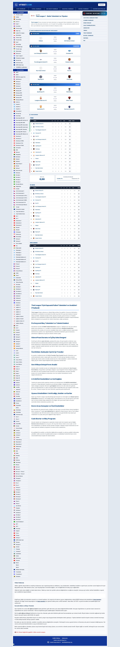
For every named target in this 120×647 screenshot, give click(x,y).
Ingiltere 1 (18, 305)
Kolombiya (18, 410)
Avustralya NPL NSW (20, 122)
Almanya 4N (18, 90)
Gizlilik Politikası (56, 638)
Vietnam (18, 560)
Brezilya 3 (18, 179)
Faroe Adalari (19, 243)
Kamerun (18, 391)
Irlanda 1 (18, 330)
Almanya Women (19, 99)
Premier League (19, 14)
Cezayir (17, 207)
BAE (17, 150)
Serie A (17, 21)
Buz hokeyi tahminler (52, 8)
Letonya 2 (18, 432)
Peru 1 (17, 483)
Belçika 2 (18, 161)
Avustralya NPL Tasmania (21, 129)
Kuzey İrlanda (19, 428)
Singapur (18, 508)
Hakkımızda (65, 638)
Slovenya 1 (18, 519)
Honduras (18, 302)
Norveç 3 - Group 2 (20, 473)
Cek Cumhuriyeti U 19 (21, 202)
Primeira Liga (19, 28)
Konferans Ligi (19, 62)
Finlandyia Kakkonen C (21, 261)
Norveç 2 (18, 469)
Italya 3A (18, 375)
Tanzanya (18, 528)
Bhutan (17, 165)
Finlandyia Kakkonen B (21, 259)
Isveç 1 (17, 355)
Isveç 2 (17, 357)
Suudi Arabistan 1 (20, 521)
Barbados (18, 156)
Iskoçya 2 (18, 337)
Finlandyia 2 (18, 252)
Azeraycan (18, 147)
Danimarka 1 (18, 220)
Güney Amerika (19, 282)
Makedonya (18, 446)
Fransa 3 (18, 268)
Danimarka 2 (18, 223)
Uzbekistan (18, 553)
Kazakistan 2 (19, 400)
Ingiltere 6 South (19, 318)
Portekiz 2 (18, 494)
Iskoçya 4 (18, 341)
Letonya (18, 430)
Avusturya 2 (18, 138)
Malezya (18, 448)
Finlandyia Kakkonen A (21, 257)
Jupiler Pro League (20, 33)
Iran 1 (17, 327)
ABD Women (18, 79)
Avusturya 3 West (20, 145)
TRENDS (85, 30)
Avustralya (18, 115)
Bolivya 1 (18, 168)
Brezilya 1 (18, 175)
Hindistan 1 (18, 286)
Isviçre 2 (18, 368)
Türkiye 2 (18, 537)
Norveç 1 (18, 467)
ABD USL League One (20, 77)
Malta (17, 453)
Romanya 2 (18, 498)
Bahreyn (18, 152)
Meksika (18, 455)
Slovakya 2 (18, 517)
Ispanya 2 (18, 346)
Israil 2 (17, 353)
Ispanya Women (19, 348)
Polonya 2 (18, 489)
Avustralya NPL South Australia (22, 127)
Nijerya (17, 464)
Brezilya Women (19, 184)
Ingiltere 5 (18, 314)
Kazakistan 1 (18, 398)
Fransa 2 (18, 266)
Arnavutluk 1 (18, 111)
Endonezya (18, 234)
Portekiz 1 (18, 492)
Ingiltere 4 (18, 311)
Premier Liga (19, 49)
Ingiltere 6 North (19, 316)
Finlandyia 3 (18, 254)
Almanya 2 (18, 83)
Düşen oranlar (87, 22)
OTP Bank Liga (19, 46)
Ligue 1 (17, 23)
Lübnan (17, 437)
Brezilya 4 (18, 181)
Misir (17, 457)
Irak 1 (17, 325)
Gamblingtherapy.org (67, 642)
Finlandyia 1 (18, 250)
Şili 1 (17, 524)
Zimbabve (18, 576)
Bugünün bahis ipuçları (99, 8)
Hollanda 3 (18, 300)
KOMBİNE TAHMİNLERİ (88, 20)
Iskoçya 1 (18, 334)
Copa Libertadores (20, 211)
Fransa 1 (18, 264)
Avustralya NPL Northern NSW (22, 120)
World (17, 562)
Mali (17, 451)
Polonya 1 (18, 487)
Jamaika (18, 387)
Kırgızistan (18, 405)
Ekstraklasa (18, 35)
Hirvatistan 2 (19, 293)
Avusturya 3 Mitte (20, 140)
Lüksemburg (19, 439)
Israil (17, 350)
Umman (17, 546)
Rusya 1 (17, 501)
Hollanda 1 (18, 295)
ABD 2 (17, 74)
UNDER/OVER (86, 28)
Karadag (18, 396)
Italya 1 (17, 371)
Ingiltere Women (19, 323)
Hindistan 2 (18, 289)
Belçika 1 (18, 159)
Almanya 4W (18, 97)
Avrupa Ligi (18, 60)
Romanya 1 (18, 496)
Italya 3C (18, 380)
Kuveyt (17, 426)
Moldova (18, 460)
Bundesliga (18, 19)
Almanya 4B (18, 88)
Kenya (17, 403)
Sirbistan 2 (18, 512)
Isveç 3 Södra (19, 362)
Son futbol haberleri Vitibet (90, 17)
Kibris (17, 407)
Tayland (17, 530)
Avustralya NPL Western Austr (22, 134)
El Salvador (18, 232)
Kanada (17, 394)
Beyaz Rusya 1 (19, 163)
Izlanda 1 (18, 382)
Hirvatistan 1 (18, 291)
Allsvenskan (18, 51)
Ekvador (18, 227)
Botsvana (18, 172)
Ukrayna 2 (18, 544)
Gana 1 (17, 275)
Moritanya (18, 462)
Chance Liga (18, 37)
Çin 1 (17, 216)
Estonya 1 (18, 238)
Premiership (18, 39)
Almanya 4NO (19, 93)
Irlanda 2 (18, 332)
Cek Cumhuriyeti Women (21, 204)
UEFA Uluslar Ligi (19, 64)
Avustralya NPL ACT (20, 118)
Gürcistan (18, 284)
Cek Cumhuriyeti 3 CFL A (21, 195)
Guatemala (18, 277)
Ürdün (17, 556)
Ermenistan (18, 236)
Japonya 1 (18, 389)
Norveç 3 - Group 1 (20, 471)
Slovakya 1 (18, 514)
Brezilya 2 (18, 177)
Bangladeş (18, 154)
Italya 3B (18, 378)
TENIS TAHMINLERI (87, 33)
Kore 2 (17, 419)
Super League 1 (19, 55)
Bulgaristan (18, 186)
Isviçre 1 (18, 366)
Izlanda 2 (18, 384)
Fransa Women (19, 270)
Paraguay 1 (18, 478)
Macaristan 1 (18, 441)
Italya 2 (17, 373)
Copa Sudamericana (20, 213)
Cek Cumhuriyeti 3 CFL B (21, 197)
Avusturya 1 (18, 136)
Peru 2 (17, 485)
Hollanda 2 (18, 298)
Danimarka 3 (18, 225)
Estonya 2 (18, 241)
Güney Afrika (19, 280)
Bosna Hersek (19, 170)
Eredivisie (18, 26)
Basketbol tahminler (67, 8)
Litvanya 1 (18, 435)
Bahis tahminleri (20, 8)
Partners (85, 38)
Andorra (18, 102)
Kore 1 (17, 416)
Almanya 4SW (19, 95)
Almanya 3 (18, 86)
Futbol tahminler (36, 8)
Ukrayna (18, 542)
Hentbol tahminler (83, 8)
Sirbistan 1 (18, 510)
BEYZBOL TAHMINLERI (88, 35)
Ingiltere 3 (18, 309)
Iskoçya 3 (18, 339)
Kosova (17, 421)
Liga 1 (17, 42)
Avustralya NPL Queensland (22, 124)
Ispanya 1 (18, 343)
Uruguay (18, 549)
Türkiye (17, 535)
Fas (16, 245)
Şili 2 (17, 526)
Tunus (17, 533)
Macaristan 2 (19, 444)
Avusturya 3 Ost (19, 143)
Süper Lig (18, 30)
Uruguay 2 (18, 551)
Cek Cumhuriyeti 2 (20, 193)
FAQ (84, 40)
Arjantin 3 (18, 108)
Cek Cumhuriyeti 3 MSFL (21, 200)
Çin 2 (17, 218)
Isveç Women (19, 364)
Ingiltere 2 (18, 307)
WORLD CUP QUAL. (20, 569)
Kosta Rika (18, 423)
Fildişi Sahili (18, 248)
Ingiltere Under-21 (20, 321)
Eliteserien (18, 53)
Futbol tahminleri (97, 599)
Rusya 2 (17, 503)
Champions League (20, 58)
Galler (17, 273)
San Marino (18, 505)
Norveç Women (19, 476)
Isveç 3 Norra (19, 359)
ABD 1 (17, 72)
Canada (17, 188)
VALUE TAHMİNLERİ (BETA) (89, 25)
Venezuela (18, 558)
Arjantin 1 (18, 104)
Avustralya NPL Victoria (21, 131)
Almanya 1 (18, 81)
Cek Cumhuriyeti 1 (20, 191)
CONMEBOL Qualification (21, 67)
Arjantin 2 (18, 106)
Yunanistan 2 (19, 574)
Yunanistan (18, 571)
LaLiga (17, 17)
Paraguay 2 (18, 480)
